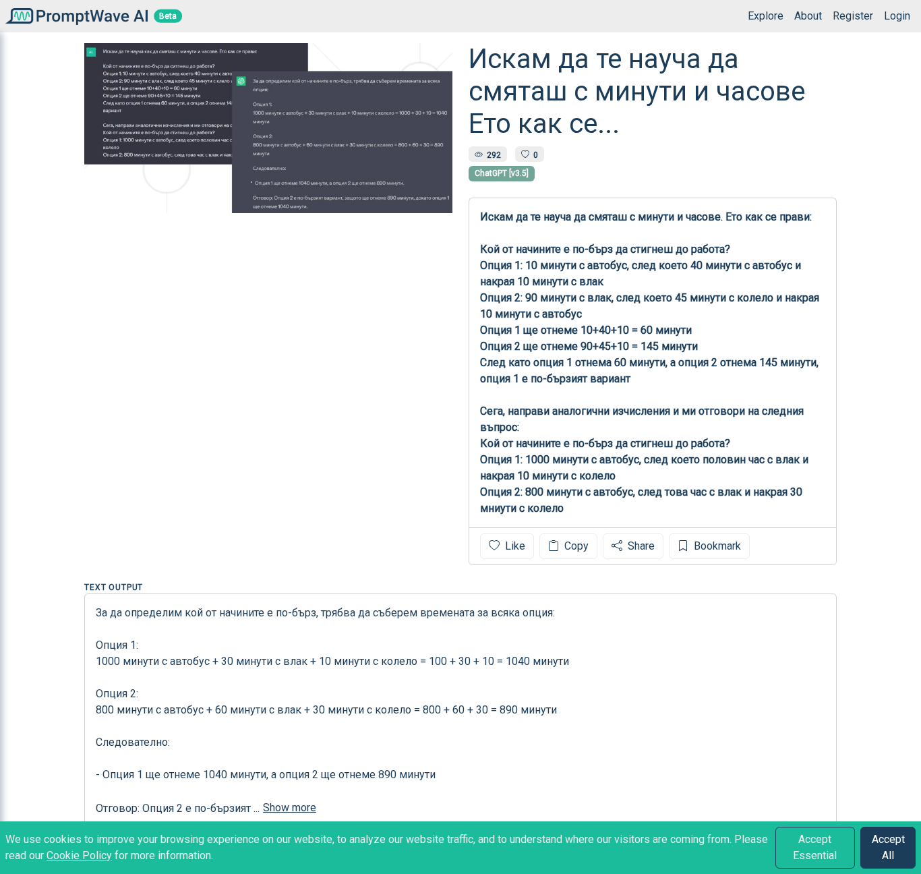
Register (853, 15)
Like (513, 546)
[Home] (74, 15)
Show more (289, 807)
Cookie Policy (79, 855)
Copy (575, 546)
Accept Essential (815, 847)
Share (640, 546)
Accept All (888, 847)
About (808, 15)
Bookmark (716, 546)
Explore (765, 15)
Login (897, 15)
